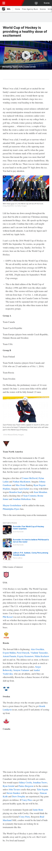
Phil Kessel (8, 616)
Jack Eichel (24, 488)
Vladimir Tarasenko (39, 652)
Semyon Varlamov (21, 670)
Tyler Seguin (42, 789)
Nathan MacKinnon (21, 481)
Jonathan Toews (40, 782)
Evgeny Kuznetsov (25, 656)
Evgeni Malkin (9, 652)
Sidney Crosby (25, 782)
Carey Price (27, 799)
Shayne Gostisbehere (12, 505)
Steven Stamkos (13, 793)
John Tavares (14, 789)
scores (47, 3)
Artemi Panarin (9, 656)
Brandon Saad (15, 492)
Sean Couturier (29, 495)
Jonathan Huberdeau (22, 499)
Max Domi (20, 485)
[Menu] (3, 3)
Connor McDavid (29, 478)
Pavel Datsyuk (23, 652)
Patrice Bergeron (26, 786)
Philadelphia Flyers (11, 508)
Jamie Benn (38, 809)
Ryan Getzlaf (8, 786)
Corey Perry (24, 816)
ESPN (14, 3)
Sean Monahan (40, 492)
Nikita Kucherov (42, 656)
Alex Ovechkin (37, 649)
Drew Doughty (18, 796)
